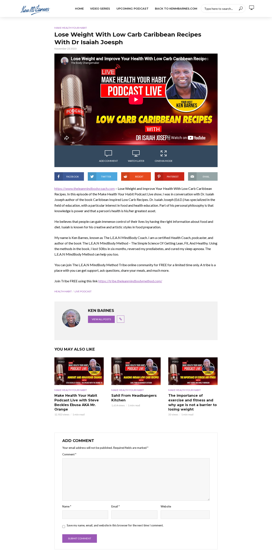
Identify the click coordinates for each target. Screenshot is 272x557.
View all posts (101, 319)
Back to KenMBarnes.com (176, 8)
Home (79, 8)
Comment (69, 454)
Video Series (100, 8)
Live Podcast (83, 291)
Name (66, 506)
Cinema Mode (164, 160)
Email (115, 506)
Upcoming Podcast (132, 8)
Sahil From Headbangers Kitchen (134, 398)
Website (166, 506)
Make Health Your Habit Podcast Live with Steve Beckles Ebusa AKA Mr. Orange (76, 402)
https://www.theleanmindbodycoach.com (84, 188)
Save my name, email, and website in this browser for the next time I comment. (115, 525)
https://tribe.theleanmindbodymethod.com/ (130, 281)
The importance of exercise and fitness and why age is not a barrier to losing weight (192, 402)
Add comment (108, 160)
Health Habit (63, 291)
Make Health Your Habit (70, 27)
